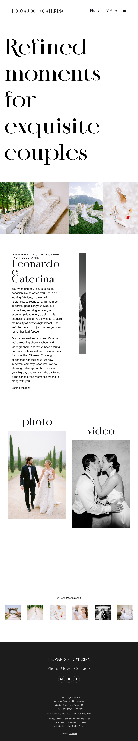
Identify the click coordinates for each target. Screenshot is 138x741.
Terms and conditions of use (77, 718)
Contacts (82, 668)
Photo (53, 668)
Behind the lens (21, 387)
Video (66, 668)
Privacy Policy (55, 718)
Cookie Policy (77, 726)
